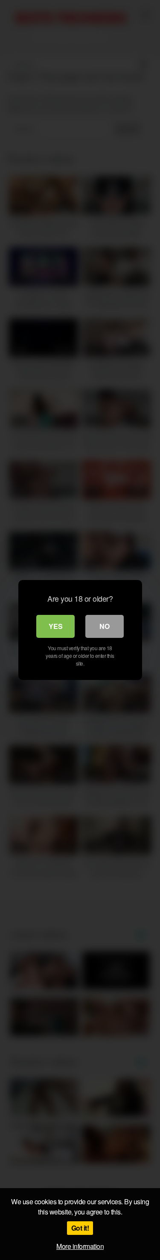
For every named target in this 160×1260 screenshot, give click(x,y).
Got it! (80, 1228)
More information (80, 1246)
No (104, 626)
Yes (56, 626)
